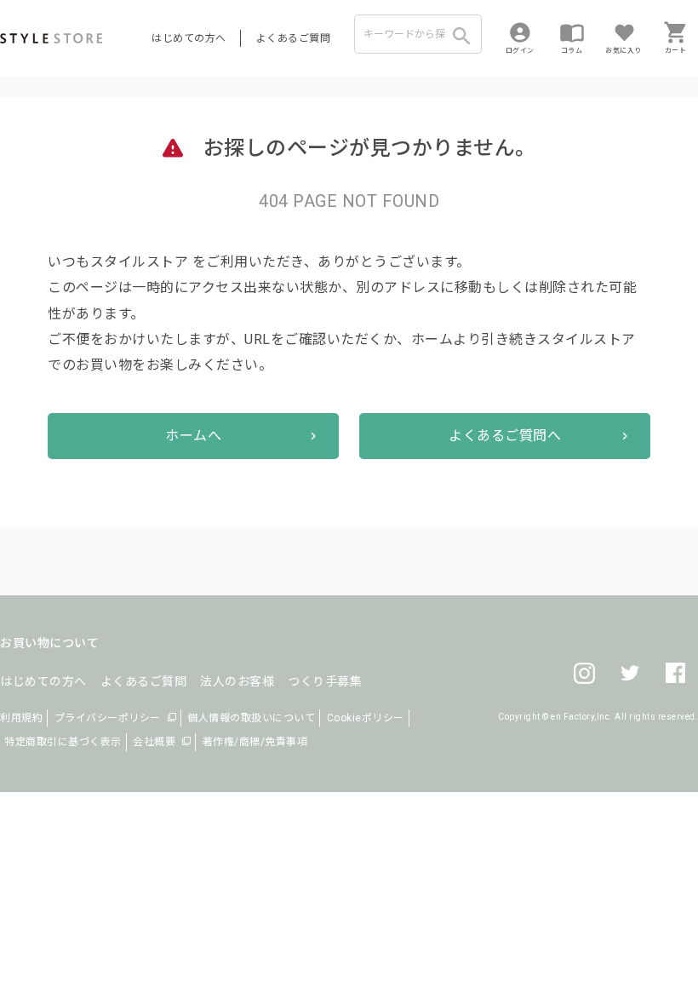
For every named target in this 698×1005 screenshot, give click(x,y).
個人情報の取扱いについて (251, 718)
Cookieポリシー (365, 718)
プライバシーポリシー (107, 718)
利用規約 (21, 718)
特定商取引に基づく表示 (63, 742)
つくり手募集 (325, 681)
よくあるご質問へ (505, 436)
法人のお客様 (237, 681)
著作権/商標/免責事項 (255, 742)
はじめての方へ (189, 38)
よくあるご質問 (293, 38)
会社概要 (154, 742)
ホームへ (193, 436)
